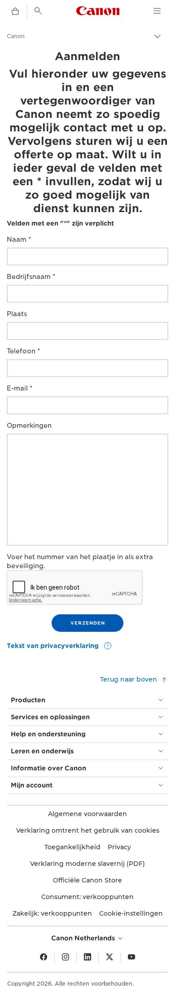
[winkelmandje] (15, 12)
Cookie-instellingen (131, 913)
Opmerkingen (29, 425)
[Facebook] (43, 957)
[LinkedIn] (87, 957)
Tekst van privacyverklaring (54, 645)
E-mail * (19, 388)
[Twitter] (109, 957)
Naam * (19, 239)
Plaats (17, 313)
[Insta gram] (65, 957)
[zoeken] (38, 11)
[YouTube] (131, 957)
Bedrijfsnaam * (31, 276)
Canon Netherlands (84, 938)
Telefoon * (23, 351)
